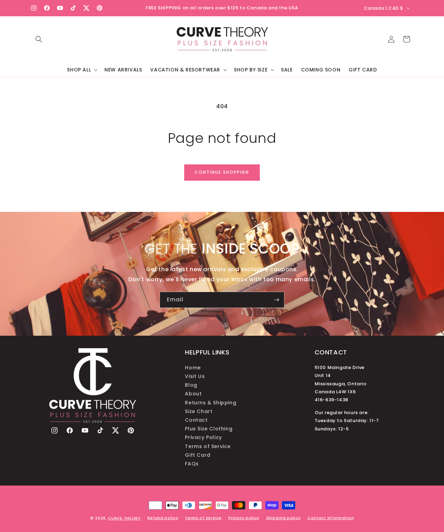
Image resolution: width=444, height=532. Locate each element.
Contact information (330, 518)
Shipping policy (283, 518)
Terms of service (203, 518)
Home (192, 367)
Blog (191, 384)
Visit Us (195, 376)
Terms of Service (208, 446)
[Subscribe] (276, 300)
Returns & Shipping (210, 402)
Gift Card (197, 454)
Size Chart (198, 410)
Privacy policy (243, 518)
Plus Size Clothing (208, 428)
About (193, 393)
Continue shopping (222, 172)
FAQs (191, 463)
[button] (38, 39)
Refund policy (162, 518)
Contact (196, 419)
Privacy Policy (203, 437)
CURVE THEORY (124, 518)
